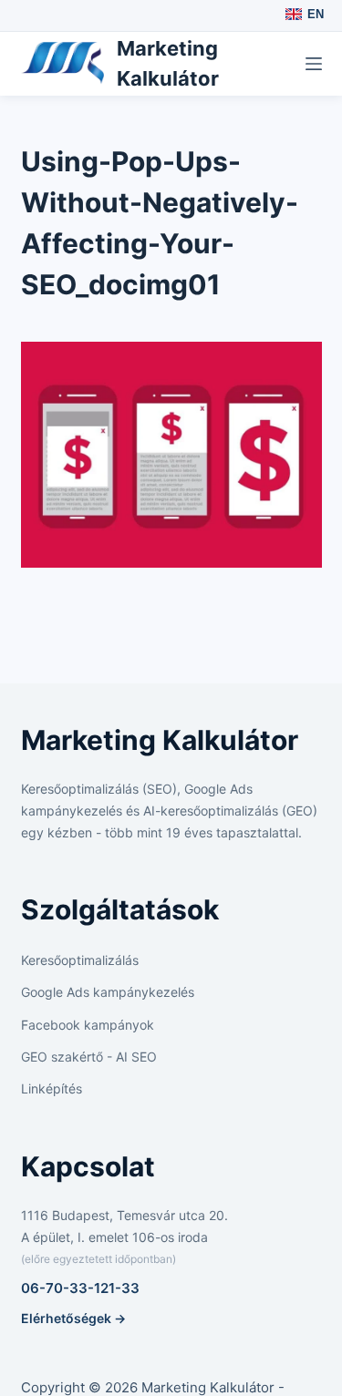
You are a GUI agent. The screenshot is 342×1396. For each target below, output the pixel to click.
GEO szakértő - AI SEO (89, 1056)
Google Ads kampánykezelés (107, 992)
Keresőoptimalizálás (80, 960)
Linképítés (51, 1088)
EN (315, 14)
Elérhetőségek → (73, 1318)
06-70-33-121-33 (80, 1288)
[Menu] (314, 64)
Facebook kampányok (87, 1024)
